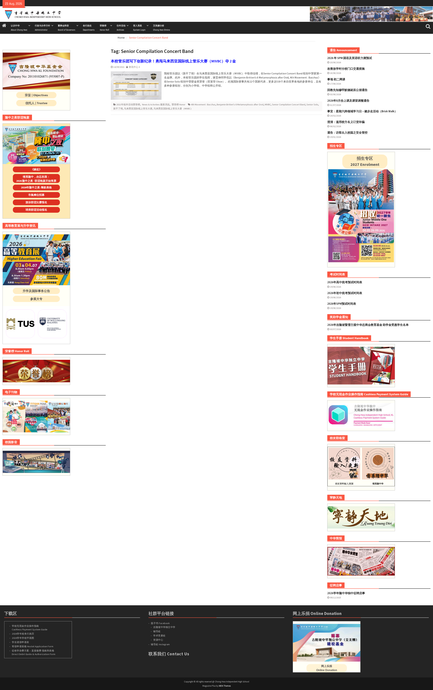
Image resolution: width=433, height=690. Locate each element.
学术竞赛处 (159, 635)
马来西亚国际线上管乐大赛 (138, 108)
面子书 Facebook (160, 623)
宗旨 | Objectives (36, 95)
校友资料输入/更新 (344, 483)
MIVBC (268, 104)
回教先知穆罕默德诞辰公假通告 (347, 90)
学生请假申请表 (20, 642)
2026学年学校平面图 (23, 637)
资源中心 (158, 639)
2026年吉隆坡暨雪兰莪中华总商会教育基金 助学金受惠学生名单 (368, 325)
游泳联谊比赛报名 (36, 202)
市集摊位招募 (36, 194)
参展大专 (36, 299)
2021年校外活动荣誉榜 (128, 104)
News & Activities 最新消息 (156, 104)
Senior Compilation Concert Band (288, 104)
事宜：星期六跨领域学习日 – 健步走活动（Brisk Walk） (362, 111)
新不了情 (118, 108)
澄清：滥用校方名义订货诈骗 (346, 122)
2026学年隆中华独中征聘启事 (346, 593)
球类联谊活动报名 (36, 209)
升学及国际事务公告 (36, 291)
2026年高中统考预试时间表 (344, 282)
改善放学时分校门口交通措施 (346, 69)
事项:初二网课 (336, 79)
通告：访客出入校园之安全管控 (347, 132)
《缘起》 (36, 169)
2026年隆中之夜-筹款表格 (36, 187)
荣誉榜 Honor (178, 104)
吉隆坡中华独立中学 (164, 627)
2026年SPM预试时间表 (341, 304)
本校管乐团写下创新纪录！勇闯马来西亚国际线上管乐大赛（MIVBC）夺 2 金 (173, 61)
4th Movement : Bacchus (203, 104)
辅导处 (157, 631)
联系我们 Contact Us (169, 654)
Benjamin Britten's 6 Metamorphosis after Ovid (240, 104)
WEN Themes (225, 685)
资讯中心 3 (134, 66)
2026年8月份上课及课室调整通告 (348, 100)
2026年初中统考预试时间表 (344, 293)
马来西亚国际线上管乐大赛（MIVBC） (173, 108)
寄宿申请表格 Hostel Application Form (33, 646)
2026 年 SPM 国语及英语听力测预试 (349, 58)
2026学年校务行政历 (23, 633)
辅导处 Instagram (160, 644)
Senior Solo (312, 104)
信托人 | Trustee (36, 103)
